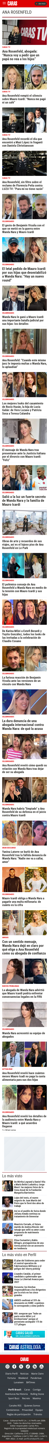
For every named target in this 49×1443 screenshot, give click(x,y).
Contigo (37, 1389)
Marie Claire (37, 1373)
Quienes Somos (32, 1405)
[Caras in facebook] (14, 1366)
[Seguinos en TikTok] (28, 1366)
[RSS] (35, 1366)
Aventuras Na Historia (16, 1393)
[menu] (4, 3)
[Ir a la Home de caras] (12, 4)
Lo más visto (12, 1176)
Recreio (26, 1398)
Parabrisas (36, 1378)
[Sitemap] (41, 1366)
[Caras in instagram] (7, 1366)
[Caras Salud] (24, 1336)
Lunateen (19, 1382)
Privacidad (27, 1409)
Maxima (37, 1398)
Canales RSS (15, 1405)
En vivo (42, 3)
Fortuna (11, 1378)
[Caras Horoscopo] (24, 1349)
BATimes (30, 1382)
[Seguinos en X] (21, 1366)
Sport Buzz (13, 1398)
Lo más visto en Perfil (19, 1254)
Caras (27, 1389)
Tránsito (37, 1414)
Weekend (23, 1378)
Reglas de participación (19, 1414)
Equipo (39, 1409)
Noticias (24, 1373)
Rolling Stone (37, 1393)
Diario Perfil (11, 1373)
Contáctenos (12, 1409)
